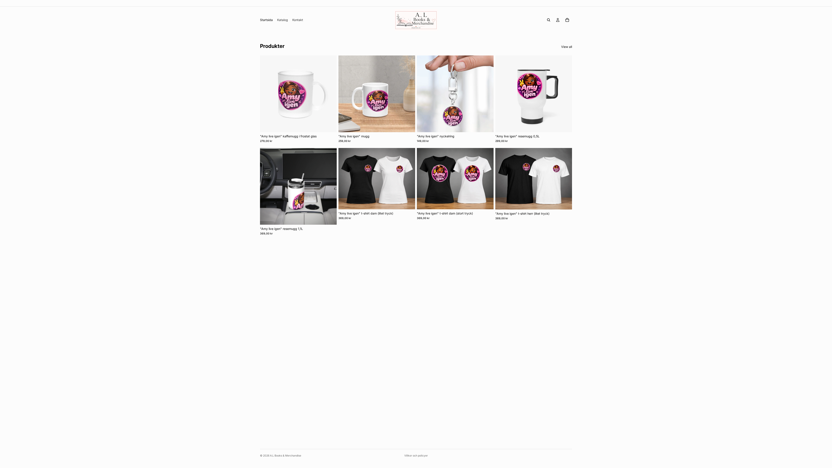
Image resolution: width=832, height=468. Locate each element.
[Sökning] (548, 20)
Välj (490, 202)
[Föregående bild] (266, 94)
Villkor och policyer (416, 455)
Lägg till (333, 125)
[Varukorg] (567, 20)
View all (566, 47)
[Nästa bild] (330, 94)
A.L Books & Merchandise (285, 455)
